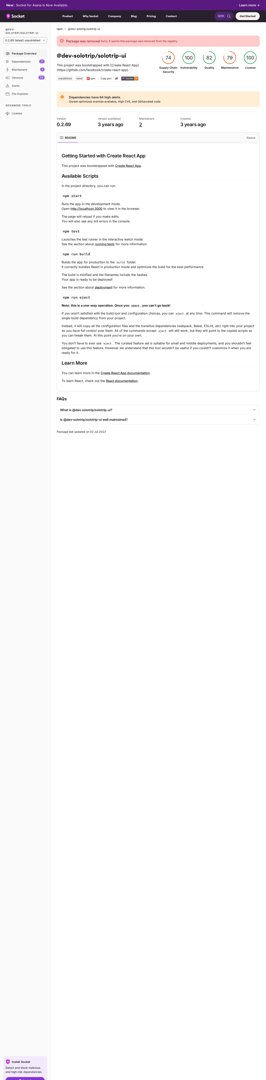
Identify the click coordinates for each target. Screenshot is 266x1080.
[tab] (68, 138)
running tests (105, 244)
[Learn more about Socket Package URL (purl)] (116, 78)
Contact (171, 16)
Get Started (248, 16)
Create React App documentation (125, 373)
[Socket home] (15, 16)
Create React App (128, 166)
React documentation (122, 381)
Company (114, 16)
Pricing (151, 16)
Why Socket (90, 16)
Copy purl (106, 78)
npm (59, 29)
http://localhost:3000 (86, 209)
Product (67, 16)
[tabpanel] (158, 268)
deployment (103, 287)
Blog (134, 16)
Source (250, 137)
